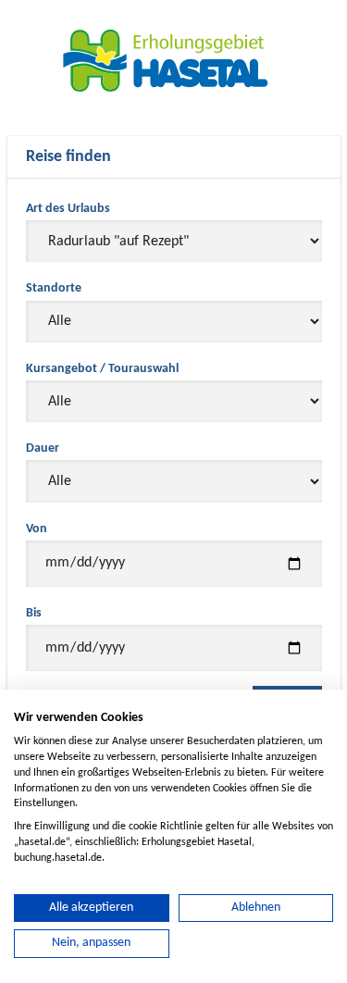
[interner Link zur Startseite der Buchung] (174, 60)
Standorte (53, 288)
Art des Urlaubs (68, 209)
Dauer (42, 448)
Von (36, 529)
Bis (34, 613)
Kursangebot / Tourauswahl (102, 369)
